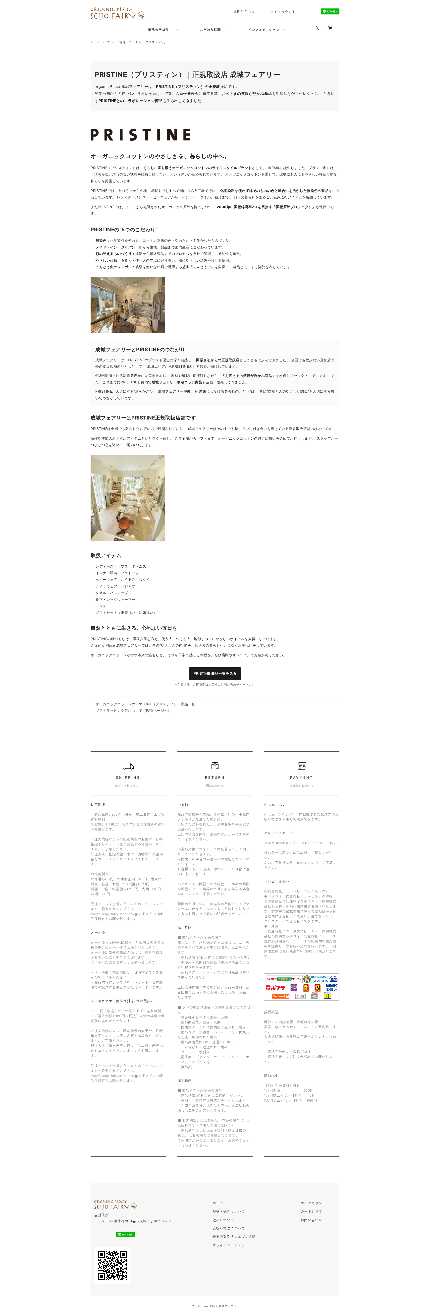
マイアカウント (313, 1202)
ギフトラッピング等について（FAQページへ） (133, 710)
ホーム (95, 42)
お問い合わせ (311, 1219)
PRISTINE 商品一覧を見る (215, 673)
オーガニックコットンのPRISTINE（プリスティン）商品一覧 (145, 704)
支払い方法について (229, 1228)
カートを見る (311, 1211)
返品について (223, 1219)
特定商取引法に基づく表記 (234, 1236)
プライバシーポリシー (231, 1245)
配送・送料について (229, 1211)
